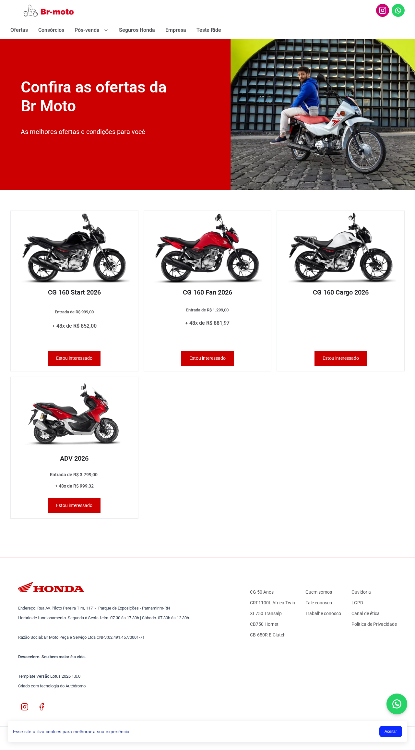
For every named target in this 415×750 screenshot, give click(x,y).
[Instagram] (24, 706)
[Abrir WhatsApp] (396, 704)
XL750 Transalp (266, 613)
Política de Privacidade (374, 624)
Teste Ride (208, 30)
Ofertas (19, 30)
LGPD (357, 602)
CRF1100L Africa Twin (272, 602)
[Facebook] (41, 706)
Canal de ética (365, 613)
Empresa (175, 30)
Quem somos (318, 592)
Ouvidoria (361, 592)
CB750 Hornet (264, 624)
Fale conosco (318, 602)
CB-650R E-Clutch (268, 634)
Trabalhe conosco (323, 613)
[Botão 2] (382, 10)
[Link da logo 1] (50, 10)
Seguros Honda (137, 30)
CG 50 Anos (262, 592)
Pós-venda (87, 30)
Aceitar (391, 731)
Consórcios (51, 30)
